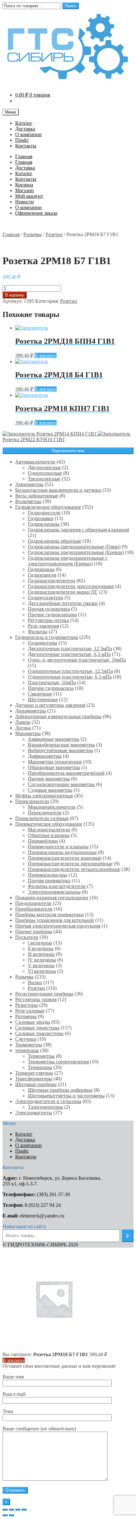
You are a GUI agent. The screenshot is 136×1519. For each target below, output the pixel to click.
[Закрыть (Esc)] (5, 1510)
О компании (28, 134)
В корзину (14, 295)
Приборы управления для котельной (54, 920)
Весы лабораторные (36, 495)
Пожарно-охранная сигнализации (51, 897)
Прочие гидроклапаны (52, 614)
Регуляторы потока (48, 620)
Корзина (24, 184)
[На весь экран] (17, 1510)
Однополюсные (45, 473)
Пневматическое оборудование (48, 824)
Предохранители (33, 903)
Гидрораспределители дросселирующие (71, 586)
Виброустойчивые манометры (60, 750)
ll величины (40, 948)
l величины (40, 942)
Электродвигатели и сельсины (48, 1101)
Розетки (54, 234)
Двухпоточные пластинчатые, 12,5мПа (70, 648)
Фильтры (37, 631)
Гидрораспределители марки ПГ (63, 592)
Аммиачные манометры (53, 739)
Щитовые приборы (36, 1084)
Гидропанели (42, 575)
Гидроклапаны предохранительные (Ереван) (76, 552)
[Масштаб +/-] (24, 1510)
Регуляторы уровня (36, 999)
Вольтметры (28, 501)
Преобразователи (34, 909)
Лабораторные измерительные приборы (58, 716)
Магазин (24, 190)
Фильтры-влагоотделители (57, 886)
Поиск (70, 5)
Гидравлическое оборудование (48, 507)
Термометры (28, 1044)
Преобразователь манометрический (66, 773)
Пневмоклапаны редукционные (62, 852)
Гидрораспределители (51, 580)
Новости (24, 201)
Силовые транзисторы (39, 1033)
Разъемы (32, 234)
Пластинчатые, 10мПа (52, 682)
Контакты (25, 145)
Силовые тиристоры (37, 1027)
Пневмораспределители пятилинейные (70, 863)
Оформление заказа (36, 213)
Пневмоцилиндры (47, 875)
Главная (23, 156)
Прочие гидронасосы (51, 688)
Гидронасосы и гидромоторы (46, 637)
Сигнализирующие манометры (61, 784)
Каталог (24, 123)
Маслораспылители (49, 829)
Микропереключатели (52, 807)
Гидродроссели (44, 512)
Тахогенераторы (45, 1107)
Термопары (40, 1067)
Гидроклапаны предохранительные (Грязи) (74, 546)
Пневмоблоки (43, 841)
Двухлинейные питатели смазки (63, 603)
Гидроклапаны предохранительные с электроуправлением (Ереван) (68, 560)
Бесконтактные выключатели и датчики (58, 490)
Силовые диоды (32, 1022)
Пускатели (26, 937)
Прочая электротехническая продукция (57, 926)
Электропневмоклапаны (54, 892)
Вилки (35, 982)
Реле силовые (30, 1010)
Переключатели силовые (42, 818)
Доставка (25, 128)
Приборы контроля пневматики (49, 914)
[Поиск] (127, 1235)
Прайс (22, 140)
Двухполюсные (44, 467)
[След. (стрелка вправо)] (11, 1515)
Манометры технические (55, 761)
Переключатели (32, 801)
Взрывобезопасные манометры (61, 744)
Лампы (22, 722)
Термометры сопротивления (58, 1061)
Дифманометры (45, 756)
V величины (41, 965)
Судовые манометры (50, 790)
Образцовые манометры (54, 767)
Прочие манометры (49, 778)
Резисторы (26, 1005)
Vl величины (42, 971)
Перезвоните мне (68, 450)
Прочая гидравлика (49, 609)
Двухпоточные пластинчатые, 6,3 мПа (69, 654)
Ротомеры (26, 1016)
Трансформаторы (33, 1078)
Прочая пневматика (49, 880)
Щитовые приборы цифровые (60, 1090)
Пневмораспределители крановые (65, 858)
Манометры (28, 733)
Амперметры (29, 484)
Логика (23, 727)
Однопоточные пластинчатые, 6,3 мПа (70, 676)
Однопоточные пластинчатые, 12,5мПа (70, 671)
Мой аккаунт (29, 196)
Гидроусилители (45, 597)
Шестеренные (43, 699)
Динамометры (30, 710)
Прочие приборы (33, 931)
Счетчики (25, 1039)
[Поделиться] (11, 1510)
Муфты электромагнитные (44, 795)
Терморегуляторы (34, 1073)
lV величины (42, 959)
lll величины (41, 954)
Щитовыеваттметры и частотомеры (66, 1095)
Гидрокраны (41, 569)
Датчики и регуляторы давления (50, 705)
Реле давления (43, 626)
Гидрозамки (40, 518)
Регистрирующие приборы (44, 993)
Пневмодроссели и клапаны (58, 846)
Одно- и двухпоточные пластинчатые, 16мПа (77, 659)
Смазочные (40, 693)
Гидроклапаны (43, 524)
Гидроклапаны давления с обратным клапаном (78, 529)
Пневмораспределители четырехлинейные (74, 869)
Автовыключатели (35, 461)
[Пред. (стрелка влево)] (5, 1515)
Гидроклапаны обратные (54, 541)
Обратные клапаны (49, 835)
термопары (27, 1050)
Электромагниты (33, 1112)
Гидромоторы (42, 643)
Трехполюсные (44, 478)
